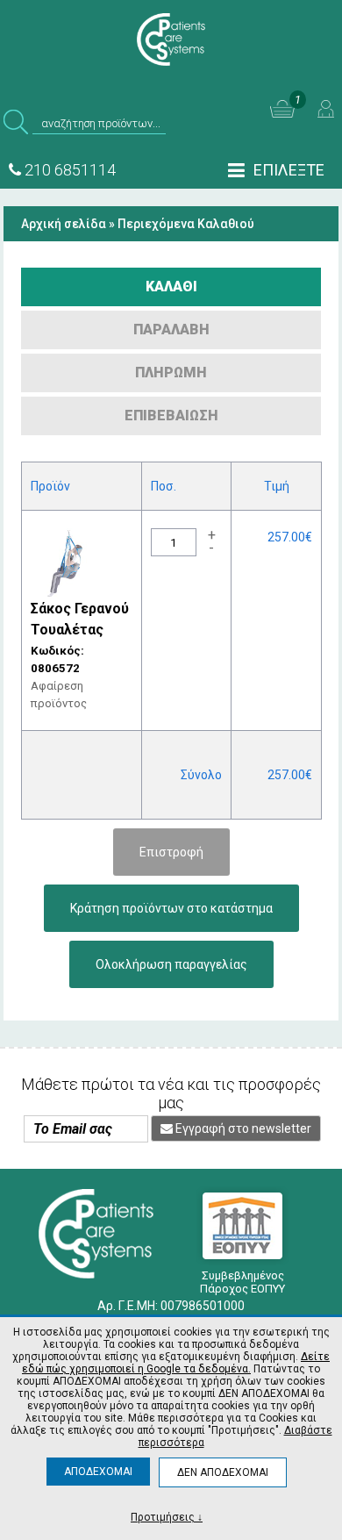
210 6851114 (68, 170)
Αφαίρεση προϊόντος (59, 694)
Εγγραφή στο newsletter (242, 1128)
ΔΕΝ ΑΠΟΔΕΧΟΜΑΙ (222, 1472)
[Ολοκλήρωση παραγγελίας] (171, 949)
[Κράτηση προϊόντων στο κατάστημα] (171, 893)
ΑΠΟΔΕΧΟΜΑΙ (98, 1471)
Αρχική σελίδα (63, 224)
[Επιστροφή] (171, 837)
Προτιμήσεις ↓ (167, 1516)
